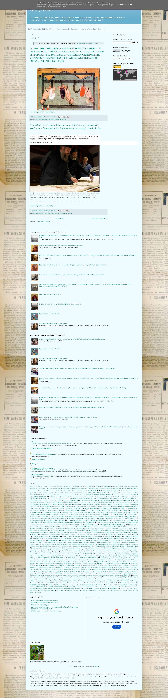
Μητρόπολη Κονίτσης (88, 546)
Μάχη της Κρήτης (46, 544)
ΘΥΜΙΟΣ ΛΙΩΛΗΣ (109, 532)
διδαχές (31, 508)
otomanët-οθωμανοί (61, 119)
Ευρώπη (115, 528)
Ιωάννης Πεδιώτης (75, 536)
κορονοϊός (124, 538)
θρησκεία (81, 532)
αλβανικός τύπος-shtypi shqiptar (46, 492)
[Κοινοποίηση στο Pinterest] (70, 117)
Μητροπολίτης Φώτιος (35, 550)
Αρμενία (94, 496)
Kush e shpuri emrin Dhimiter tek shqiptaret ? (44, 454)
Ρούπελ (135, 567)
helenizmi (134, 583)
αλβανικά (116, 491)
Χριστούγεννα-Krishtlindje (70, 581)
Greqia (114, 583)
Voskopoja (38, 592)
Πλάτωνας (90, 563)
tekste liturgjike (101, 590)
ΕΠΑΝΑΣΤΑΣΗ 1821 (84, 527)
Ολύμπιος (64, 554)
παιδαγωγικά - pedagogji (98, 560)
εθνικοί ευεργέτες (67, 512)
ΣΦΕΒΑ (58, 573)
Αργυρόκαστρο (76, 496)
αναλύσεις (122, 492)
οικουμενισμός (56, 554)
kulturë (70, 586)
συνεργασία (120, 571)
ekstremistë (54, 582)
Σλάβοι (119, 569)
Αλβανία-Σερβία (106, 491)
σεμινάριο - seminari (57, 569)
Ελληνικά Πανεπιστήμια (73, 516)
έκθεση (121, 512)
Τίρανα (103, 573)
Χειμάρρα (91, 579)
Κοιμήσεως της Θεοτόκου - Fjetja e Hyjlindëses (58, 538)
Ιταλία (66, 536)
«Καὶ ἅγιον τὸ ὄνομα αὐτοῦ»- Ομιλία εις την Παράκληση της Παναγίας (61, 245)
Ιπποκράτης (97, 534)
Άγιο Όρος (37, 213)
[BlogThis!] (64, 117)
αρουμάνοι (102, 497)
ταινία (84, 573)
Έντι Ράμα (133, 525)
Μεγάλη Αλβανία (65, 544)
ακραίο (84, 491)
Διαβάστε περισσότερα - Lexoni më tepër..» (42, 112)
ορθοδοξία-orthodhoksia (88, 557)
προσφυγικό (59, 567)
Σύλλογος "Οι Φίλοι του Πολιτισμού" (80, 571)
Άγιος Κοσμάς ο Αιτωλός (130, 488)
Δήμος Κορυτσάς (91, 506)
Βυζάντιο (98, 502)
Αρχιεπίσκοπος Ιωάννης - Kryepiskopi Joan (80, 498)
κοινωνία (75, 538)
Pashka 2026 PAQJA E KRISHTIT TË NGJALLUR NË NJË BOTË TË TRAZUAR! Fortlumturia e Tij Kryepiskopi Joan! (54, 608)
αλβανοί (59, 493)
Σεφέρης (89, 569)
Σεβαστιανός (46, 569)
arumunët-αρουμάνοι (111, 581)
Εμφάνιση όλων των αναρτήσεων (87, 43)
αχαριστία (66, 500)
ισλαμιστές (118, 534)
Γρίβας (57, 506)
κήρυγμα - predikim (131, 536)
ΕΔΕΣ (41, 510)
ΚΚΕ (43, 538)
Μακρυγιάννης (116, 542)
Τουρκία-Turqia (37, 575)
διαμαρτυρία (106, 506)
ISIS (83, 585)
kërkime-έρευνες (110, 585)
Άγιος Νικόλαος (34, 491)
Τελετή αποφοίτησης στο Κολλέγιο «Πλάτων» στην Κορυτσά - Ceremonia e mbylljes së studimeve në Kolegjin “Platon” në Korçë (77, 368)
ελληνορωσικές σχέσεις (47, 524)
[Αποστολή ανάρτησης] (59, 117)
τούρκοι (47, 575)
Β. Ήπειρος (85, 500)
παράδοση (65, 562)
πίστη (84, 563)
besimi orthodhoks (124, 581)
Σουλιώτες (131, 569)
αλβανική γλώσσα (126, 491)
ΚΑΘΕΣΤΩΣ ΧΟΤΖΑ (87, 536)
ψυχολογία (101, 581)
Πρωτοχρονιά (94, 567)
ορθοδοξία (71, 557)
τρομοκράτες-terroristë (91, 575)
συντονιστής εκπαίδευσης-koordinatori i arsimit (42, 573)
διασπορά (114, 506)
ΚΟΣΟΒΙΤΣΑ (80, 540)
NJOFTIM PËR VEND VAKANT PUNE (42, 476)
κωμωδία (127, 540)
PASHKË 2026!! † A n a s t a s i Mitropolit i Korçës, (46, 611)
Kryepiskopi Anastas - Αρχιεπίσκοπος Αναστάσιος (51, 586)
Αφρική (60, 500)
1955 (85, 486)
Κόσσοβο (88, 540)
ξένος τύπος (122, 552)
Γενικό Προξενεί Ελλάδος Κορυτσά (123, 502)
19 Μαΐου (75, 486)
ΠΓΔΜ (48, 563)
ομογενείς (72, 554)
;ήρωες (31, 486)
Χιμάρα (32, 581)
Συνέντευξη (111, 571)
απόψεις (135, 494)
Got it (130, 5)
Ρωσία (39, 569)
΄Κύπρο (44, 486)
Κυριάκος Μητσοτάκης (116, 540)
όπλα (103, 554)
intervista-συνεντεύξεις (73, 585)
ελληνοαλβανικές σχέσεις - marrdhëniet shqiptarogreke (89, 520)
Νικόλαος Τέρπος (103, 552)
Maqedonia (114, 586)
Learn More (122, 5)
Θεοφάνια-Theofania (62, 532)
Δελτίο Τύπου (64, 506)
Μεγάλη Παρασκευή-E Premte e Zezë (105, 544)
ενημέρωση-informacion (40, 119)
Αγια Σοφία (42, 488)
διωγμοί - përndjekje (90, 508)
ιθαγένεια (73, 534)
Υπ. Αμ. (60, 577)
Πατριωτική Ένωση (40, 563)
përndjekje (134, 588)
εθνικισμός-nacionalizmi (52, 512)
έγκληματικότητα (34, 510)
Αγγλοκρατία (133, 486)
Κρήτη (100, 540)
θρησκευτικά (88, 532)
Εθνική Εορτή (134, 510)
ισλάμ (103, 534)
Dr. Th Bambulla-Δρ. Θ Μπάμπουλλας (41, 29)
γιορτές (110, 504)
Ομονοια (80, 554)
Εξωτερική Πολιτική (52, 527)
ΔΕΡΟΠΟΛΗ (73, 506)
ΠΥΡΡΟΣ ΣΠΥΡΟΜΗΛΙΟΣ (107, 567)
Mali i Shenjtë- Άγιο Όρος (104, 586)
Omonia (85, 588)
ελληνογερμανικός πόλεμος (104, 522)
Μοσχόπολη (85, 550)
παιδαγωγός (111, 559)
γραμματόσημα (134, 504)
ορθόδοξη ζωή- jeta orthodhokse (119, 556)
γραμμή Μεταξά (35, 506)
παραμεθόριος (82, 561)
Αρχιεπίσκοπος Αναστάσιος (38, 498)
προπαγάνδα (33, 567)
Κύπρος (106, 540)
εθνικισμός (36, 512)
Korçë (32, 586)
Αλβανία (92, 490)
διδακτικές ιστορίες (131, 506)
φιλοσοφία (40, 579)
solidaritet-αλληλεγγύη (73, 590)
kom (137, 585)
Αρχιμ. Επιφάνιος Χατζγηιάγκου (104, 498)
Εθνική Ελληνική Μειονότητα (75, 510)
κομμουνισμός (96, 538)
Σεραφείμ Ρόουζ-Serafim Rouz (71, 569)
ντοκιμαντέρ (113, 552)
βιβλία (114, 500)
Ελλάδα (106, 514)
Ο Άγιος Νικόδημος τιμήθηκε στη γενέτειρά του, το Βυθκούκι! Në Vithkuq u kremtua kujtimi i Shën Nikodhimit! (72, 339)
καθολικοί (104, 536)
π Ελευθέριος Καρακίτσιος (50, 559)
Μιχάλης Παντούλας (57, 550)
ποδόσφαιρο (134, 563)
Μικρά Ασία (46, 550)
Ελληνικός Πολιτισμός (106, 518)
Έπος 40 (87, 528)
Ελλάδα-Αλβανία (119, 514)
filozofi (95, 583)
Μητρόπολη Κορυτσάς (102, 546)
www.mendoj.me (36, 453)
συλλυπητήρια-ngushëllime (99, 571)
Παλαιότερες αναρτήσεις (99, 218)
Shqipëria (61, 590)
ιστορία (135, 534)
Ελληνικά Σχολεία (86, 516)
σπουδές (37, 571)
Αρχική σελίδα (35, 38)
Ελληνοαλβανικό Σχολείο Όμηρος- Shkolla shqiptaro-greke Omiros (62, 522)
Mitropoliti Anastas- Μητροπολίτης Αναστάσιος (49, 588)
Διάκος (99, 506)
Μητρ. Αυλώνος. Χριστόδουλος (92, 29)
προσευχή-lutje (42, 567)
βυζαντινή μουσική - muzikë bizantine (84, 502)
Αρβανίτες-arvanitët (64, 497)
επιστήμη (53, 528)
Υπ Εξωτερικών (52, 577)
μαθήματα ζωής (84, 542)
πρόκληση (134, 565)
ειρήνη (107, 512)
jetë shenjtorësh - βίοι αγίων (94, 585)
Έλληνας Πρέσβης (132, 514)
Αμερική (83, 492)
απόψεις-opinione (40, 496)
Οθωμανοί (134, 552)
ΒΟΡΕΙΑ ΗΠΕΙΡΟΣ (57, 502)
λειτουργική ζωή (61, 542)
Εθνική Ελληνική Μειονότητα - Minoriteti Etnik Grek (108, 510)
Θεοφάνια (52, 532)
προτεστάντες (85, 567)
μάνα (123, 542)
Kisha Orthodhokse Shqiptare (127, 585)
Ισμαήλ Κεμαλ (127, 534)
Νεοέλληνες (79, 552)
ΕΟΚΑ (62, 527)
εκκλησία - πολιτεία (131, 512)
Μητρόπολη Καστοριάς (74, 546)
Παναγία (126, 560)
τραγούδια (53, 575)
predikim (47, 590)
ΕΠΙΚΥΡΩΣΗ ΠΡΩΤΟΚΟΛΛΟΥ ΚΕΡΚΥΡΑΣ (117, 526)
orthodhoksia (113, 588)
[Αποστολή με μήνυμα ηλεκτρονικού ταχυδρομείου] (63, 117)
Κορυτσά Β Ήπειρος (36, 540)
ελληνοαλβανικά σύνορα (36, 520)
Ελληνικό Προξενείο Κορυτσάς (57, 518)
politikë (41, 590)
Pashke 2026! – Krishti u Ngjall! (40, 605)
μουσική (106, 550)
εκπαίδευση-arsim (73, 514)
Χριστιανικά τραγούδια (43, 581)
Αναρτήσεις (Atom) (44, 221)
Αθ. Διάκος (52, 491)
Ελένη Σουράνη (90, 514)
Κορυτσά (132, 538)
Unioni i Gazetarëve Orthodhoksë (41, 448)
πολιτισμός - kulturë (74, 565)
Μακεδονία (93, 542)
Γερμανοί (68, 504)
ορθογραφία (110, 554)
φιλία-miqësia (133, 577)
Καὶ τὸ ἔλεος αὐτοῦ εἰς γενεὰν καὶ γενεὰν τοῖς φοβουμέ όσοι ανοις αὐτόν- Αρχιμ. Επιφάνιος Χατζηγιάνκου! (72, 265)
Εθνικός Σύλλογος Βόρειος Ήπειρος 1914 (84, 512)
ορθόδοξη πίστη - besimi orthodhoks (50, 557)
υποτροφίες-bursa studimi (79, 577)
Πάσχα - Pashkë (99, 562)
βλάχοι (33, 502)
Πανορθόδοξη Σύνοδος (47, 561)
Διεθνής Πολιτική (39, 508)
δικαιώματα (49, 508)
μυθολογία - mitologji (46, 552)
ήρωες (69, 530)
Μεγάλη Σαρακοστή (122, 544)
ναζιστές (56, 552)
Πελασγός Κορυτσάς (57, 563)
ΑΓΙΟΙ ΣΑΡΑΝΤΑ (67, 488)
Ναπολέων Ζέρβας (69, 552)
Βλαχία (136, 500)
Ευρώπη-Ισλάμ (123, 528)
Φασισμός (98, 577)
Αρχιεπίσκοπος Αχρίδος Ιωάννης (59, 498)
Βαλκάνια (94, 500)
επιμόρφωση (133, 526)
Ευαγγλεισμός (100, 528)
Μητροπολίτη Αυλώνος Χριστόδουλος (72, 548)
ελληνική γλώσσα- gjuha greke (113, 516)
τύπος (44, 577)
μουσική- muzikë (114, 550)
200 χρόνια (99, 486)
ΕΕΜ (49, 510)
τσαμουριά (38, 577)
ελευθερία (98, 514)
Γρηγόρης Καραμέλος (47, 506)
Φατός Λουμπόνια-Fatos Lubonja (111, 577)
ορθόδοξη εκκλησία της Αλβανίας (85, 556)
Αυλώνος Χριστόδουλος (35, 500)
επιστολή (71, 528)
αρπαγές (110, 496)
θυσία (117, 532)
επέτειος (96, 527)
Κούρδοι (94, 540)
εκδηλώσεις (114, 512)
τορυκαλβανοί (110, 573)
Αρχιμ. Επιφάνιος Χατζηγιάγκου (125, 498)
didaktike (47, 583)
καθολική (97, 536)
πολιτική (38, 565)
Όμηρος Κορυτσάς (37, 474)
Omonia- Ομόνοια (94, 588)
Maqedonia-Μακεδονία (125, 586)
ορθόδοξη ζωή (103, 556)
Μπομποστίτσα (34, 552)
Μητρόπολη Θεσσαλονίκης (60, 546)
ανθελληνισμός (34, 495)
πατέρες (109, 561)
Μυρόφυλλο (35, 464)
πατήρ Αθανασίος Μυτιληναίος (121, 561)
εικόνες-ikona (100, 512)
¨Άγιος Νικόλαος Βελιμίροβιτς (55, 486)
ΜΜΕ (65, 550)
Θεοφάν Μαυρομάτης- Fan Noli (121, 530)
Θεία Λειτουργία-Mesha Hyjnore (92, 530)
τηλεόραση (96, 573)
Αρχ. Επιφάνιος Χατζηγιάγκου (67, 29)
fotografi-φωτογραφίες (104, 582)
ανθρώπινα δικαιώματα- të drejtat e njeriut (66, 494)
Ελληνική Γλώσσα (98, 516)
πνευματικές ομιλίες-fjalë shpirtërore (117, 563)
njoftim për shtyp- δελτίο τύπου (72, 588)
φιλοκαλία (32, 579)
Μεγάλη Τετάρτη (134, 544)
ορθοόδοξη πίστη (119, 558)
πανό (39, 561)
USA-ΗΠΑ (130, 590)
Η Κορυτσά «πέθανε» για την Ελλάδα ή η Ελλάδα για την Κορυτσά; (60, 304)
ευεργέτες (108, 528)
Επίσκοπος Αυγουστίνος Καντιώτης (39, 528)
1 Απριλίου (68, 486)
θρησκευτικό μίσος (98, 532)
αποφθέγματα (127, 494)
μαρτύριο (32, 544)
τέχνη (89, 573)
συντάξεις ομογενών (130, 571)
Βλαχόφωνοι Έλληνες (43, 502)
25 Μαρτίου (107, 486)
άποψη (53, 497)
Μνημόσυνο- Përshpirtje (74, 550)
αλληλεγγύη (76, 492)
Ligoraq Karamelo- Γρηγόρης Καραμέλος (85, 586)
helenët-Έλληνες (124, 583)
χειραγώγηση (100, 579)
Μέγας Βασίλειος (46, 546)
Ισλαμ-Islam (110, 534)
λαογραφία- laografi (50, 542)
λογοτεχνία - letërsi (73, 542)
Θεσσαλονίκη (73, 532)
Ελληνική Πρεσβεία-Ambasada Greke (38, 518)
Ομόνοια (88, 553)
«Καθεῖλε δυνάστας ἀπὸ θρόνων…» (50, 294)
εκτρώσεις (81, 514)
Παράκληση (73, 562)
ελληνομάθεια (35, 525)
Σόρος (124, 569)
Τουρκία (135, 573)
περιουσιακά (78, 563)
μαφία (38, 544)
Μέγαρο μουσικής (35, 546)
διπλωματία (69, 508)
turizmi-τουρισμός (116, 590)
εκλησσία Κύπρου (43, 514)
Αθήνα (58, 491)
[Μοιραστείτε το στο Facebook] (68, 117)
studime (94, 590)
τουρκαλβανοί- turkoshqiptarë (123, 573)
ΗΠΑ (50, 530)
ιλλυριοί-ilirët (81, 534)
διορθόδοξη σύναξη (59, 508)
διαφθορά (121, 506)
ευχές (130, 528)
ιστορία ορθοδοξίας (40, 536)
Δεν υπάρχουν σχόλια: (50, 117)
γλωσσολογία (118, 504)
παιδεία (119, 560)
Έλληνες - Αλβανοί (34, 516)
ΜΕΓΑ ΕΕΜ (55, 544)
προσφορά (51, 567)
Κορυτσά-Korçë (51, 540)
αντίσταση (81, 494)
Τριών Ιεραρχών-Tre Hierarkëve (76, 575)
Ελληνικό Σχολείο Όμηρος (76, 518)
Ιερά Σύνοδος (65, 534)
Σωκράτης (78, 573)
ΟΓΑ (128, 552)
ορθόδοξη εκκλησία (68, 556)
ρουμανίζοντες (127, 567)
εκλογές (52, 514)
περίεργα (68, 563)
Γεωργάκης (83, 504)
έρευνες (93, 528)
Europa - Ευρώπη (67, 583)
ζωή (36, 530)
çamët (41, 583)
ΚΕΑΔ (111, 536)
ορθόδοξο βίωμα (106, 558)
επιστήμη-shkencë (62, 528)
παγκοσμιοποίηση (85, 559)
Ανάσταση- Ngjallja (132, 492)
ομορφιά (97, 554)
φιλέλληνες (124, 577)
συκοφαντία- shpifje (62, 571)
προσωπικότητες (75, 567)
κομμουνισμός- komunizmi (111, 538)
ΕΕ (45, 510)
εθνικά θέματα (58, 510)
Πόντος (100, 565)
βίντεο (120, 500)
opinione (104, 588)
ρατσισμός (118, 567)
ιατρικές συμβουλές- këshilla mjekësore (50, 534)
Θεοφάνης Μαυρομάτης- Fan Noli (39, 532)
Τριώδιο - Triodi (62, 575)
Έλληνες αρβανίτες (46, 516)
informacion (59, 585)
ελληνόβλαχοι (90, 522)
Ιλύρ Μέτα (89, 534)
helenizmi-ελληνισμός (37, 584)
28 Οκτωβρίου (118, 486)
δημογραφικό (81, 506)
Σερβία (83, 569)
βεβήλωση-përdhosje (105, 500)
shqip (53, 590)
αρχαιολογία (132, 497)
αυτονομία (53, 500)
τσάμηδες (125, 575)
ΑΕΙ (47, 491)
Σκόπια (105, 569)
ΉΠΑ (56, 530)
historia (51, 585)
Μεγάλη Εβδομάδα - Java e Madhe (82, 544)
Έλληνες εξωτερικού (59, 516)
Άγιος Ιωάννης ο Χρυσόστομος (113, 488)
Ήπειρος (61, 530)
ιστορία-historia (51, 119)
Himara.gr (35, 442)
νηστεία (95, 552)
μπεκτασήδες (133, 550)
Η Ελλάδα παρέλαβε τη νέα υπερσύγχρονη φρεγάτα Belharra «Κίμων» (52, 443)
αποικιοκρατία (118, 494)
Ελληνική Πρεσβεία (130, 516)
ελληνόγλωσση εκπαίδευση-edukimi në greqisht (125, 522)
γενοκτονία (54, 504)
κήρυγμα (118, 536)
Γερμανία (61, 504)
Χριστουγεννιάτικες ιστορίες (89, 581)
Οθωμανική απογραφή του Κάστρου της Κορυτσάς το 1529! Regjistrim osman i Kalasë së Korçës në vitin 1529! (71, 275)
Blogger (96, 666)
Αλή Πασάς (68, 492)
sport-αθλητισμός (86, 590)
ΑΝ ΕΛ (89, 492)
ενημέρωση (88, 524)
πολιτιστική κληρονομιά (89, 565)
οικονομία (32, 554)
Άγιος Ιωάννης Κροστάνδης (80, 488)
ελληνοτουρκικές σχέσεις (63, 525)
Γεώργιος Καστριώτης (94, 504)
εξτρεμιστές (42, 527)
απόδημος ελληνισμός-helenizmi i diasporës (98, 495)
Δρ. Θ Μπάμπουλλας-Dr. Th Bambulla (109, 508)
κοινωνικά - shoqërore (84, 538)
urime (124, 590)
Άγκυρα (42, 491)
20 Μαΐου (91, 486)
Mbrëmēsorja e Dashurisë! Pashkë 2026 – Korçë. (44, 602)
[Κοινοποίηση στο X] (66, 117)
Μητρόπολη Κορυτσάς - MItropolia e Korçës (125, 546)
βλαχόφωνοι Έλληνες (38, 459)
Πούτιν (105, 565)
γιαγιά (104, 504)
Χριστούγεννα (55, 581)
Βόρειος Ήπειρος (68, 502)
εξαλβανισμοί (33, 526)
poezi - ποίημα (33, 590)
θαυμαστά (77, 530)
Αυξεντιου (45, 500)
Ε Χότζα (123, 508)
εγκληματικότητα (132, 508)
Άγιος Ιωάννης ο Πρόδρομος (96, 488)
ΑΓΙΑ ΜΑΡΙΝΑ (33, 488)
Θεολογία (108, 530)
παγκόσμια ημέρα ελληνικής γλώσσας (68, 559)
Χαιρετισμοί (72, 579)
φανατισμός (91, 577)
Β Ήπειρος (74, 500)
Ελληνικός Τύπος (120, 518)
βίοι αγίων (128, 500)
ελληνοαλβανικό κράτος (119, 520)
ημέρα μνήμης (43, 530)
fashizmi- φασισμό (78, 583)
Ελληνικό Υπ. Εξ (92, 518)
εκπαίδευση (61, 514)
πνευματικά (98, 563)
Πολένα (31, 565)
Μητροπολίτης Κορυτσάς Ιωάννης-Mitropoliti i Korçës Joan (120, 548)
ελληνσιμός (75, 525)
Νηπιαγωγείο (87, 552)
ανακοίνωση (114, 493)
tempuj (108, 590)
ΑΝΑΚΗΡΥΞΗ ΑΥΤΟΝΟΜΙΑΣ (101, 493)
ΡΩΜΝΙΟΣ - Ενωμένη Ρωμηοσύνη (42, 468)
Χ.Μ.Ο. (65, 579)
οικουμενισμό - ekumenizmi (44, 554)
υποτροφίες (67, 577)
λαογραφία (40, 542)
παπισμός (58, 561)
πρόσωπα (66, 567)
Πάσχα (90, 562)
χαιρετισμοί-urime (82, 579)
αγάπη (125, 486)
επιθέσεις (102, 526)
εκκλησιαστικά (33, 514)
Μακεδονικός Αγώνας (105, 542)
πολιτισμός (60, 565)
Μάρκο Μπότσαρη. (132, 542)
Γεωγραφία (76, 504)
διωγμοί (77, 508)
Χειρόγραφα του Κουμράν (130, 579)
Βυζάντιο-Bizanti (107, 502)
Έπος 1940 (79, 528)
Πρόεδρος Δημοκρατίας (115, 565)
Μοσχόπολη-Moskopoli (96, 550)
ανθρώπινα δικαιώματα (48, 494)
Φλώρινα (49, 579)
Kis (117, 585)
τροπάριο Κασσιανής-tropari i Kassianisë (109, 575)
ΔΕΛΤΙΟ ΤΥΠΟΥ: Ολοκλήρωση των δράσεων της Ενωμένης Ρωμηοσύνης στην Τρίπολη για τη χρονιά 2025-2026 (64, 470)
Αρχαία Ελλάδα (120, 497)
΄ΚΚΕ (39, 486)
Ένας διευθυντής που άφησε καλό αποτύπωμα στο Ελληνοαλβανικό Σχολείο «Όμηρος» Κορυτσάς (69, 417)
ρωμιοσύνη (32, 569)
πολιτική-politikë (49, 565)
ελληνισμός (130, 518)
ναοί (61, 552)
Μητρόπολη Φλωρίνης (53, 548)
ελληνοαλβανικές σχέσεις (55, 520)
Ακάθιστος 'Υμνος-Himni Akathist (71, 491)
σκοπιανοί (112, 569)
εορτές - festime (70, 527)
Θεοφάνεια (134, 530)
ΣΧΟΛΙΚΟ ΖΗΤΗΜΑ (69, 573)
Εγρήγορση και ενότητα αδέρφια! (49, 314)
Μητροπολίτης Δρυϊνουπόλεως (93, 548)
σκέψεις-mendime (97, 569)
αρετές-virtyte (86, 496)
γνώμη (126, 504)
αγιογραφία (57, 488)
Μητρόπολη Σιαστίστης (39, 548)
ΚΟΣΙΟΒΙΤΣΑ (65, 540)
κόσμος (72, 540)
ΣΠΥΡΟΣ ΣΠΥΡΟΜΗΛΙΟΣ (48, 571)
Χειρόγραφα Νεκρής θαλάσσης (113, 579)
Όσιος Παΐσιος (129, 558)
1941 (81, 486)
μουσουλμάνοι (124, 550)
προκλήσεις (126, 565)
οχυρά (39, 559)
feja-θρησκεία (88, 582)
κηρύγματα (36, 538)
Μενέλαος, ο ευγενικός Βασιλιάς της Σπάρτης (53, 323)
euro (60, 582)
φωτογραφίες (57, 579)
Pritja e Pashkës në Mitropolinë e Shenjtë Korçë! (44, 600)
